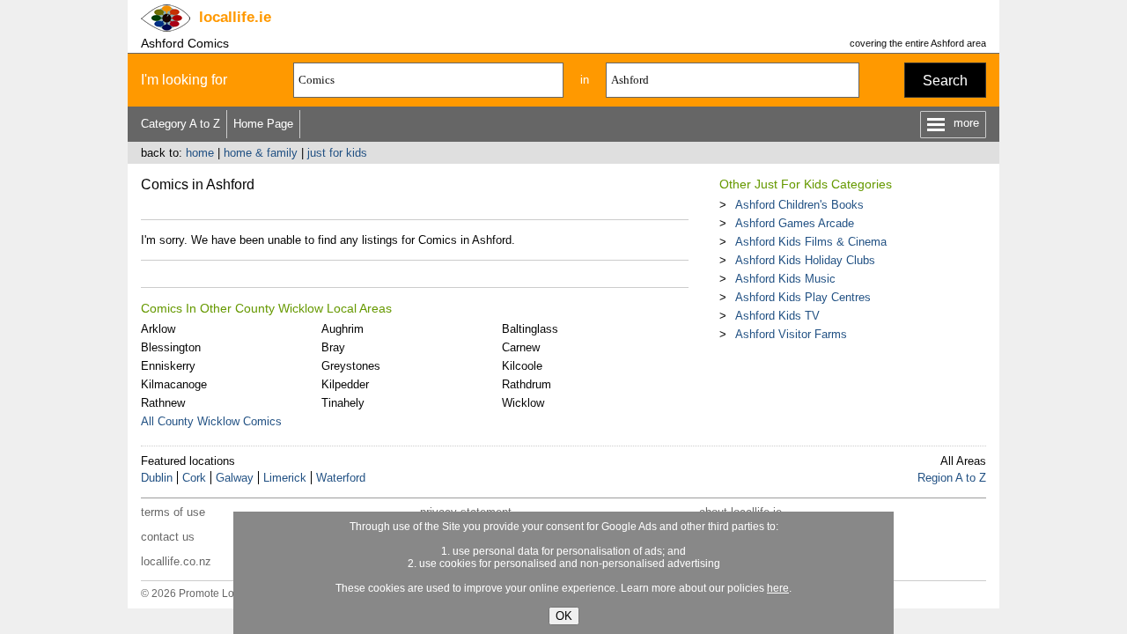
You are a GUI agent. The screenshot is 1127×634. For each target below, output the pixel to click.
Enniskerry (168, 365)
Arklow (158, 328)
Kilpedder (345, 384)
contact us (168, 536)
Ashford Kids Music (785, 278)
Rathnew (163, 402)
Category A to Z (180, 123)
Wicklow (523, 402)
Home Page (263, 123)
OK (564, 616)
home (200, 152)
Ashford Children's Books (799, 204)
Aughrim (342, 328)
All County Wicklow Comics (211, 421)
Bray (333, 347)
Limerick (284, 477)
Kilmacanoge (174, 384)
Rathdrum (526, 384)
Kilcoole (522, 365)
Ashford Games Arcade (794, 223)
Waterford (340, 477)
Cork (194, 477)
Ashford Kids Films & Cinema (811, 241)
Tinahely (343, 402)
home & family (261, 152)
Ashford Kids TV (777, 315)
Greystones (350, 365)
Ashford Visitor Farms (791, 334)
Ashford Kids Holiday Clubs (805, 260)
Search (945, 80)
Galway (235, 477)
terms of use (173, 512)
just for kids (337, 152)
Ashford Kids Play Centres (803, 297)
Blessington (171, 347)
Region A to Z (951, 477)
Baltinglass (530, 328)
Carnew (521, 347)
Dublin (157, 477)
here (778, 588)
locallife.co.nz (176, 561)
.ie (235, 17)
